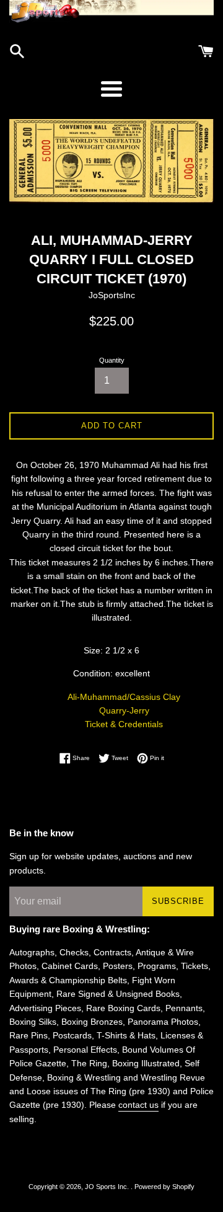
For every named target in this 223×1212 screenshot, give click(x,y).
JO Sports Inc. (108, 1186)
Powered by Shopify (164, 1186)
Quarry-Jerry (124, 710)
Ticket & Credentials (124, 724)
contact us (138, 1105)
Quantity (112, 360)
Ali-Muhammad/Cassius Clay (124, 697)
